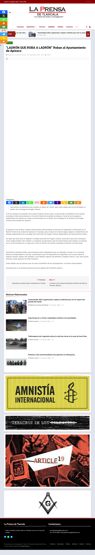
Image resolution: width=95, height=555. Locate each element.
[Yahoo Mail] (57, 202)
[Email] (71, 202)
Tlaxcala (69, 27)
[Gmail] (37, 202)
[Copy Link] (64, 202)
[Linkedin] (23, 202)
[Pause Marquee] (88, 34)
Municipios (31, 27)
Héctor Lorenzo (34, 321)
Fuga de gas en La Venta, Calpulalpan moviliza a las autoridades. (52, 318)
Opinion (60, 27)
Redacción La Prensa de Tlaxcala (17, 55)
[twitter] (10, 12)
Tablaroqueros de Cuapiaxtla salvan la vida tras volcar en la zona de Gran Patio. (57, 336)
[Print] (43, 202)
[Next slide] (89, 1)
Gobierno (51, 27)
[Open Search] (86, 27)
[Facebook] (9, 202)
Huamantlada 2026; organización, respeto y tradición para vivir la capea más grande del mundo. (54, 33)
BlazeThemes (25, 546)
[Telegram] (50, 202)
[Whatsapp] (30, 202)
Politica (42, 27)
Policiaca (20, 27)
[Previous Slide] (87, 1)
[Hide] (0, 45)
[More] (78, 202)
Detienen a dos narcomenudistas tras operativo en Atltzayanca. (51, 355)
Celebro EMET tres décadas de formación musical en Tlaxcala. (68, 1)
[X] (16, 202)
